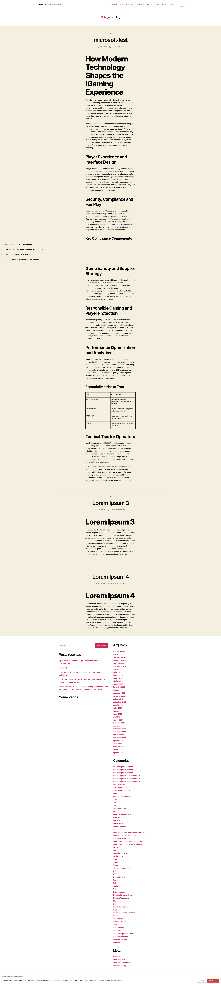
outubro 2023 (118, 735)
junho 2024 (117, 711)
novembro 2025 (119, 660)
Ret (114, 889)
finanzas (116, 817)
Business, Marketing (122, 796)
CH (114, 802)
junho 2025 (117, 675)
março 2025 (118, 684)
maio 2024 (117, 714)
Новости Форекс (120, 937)
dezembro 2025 (119, 657)
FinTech (116, 820)
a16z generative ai (121, 787)
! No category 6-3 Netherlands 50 (127, 782)
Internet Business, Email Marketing (128, 841)
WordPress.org (119, 966)
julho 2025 (117, 672)
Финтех (116, 943)
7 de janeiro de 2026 (118, 46)
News (115, 865)
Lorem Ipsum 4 (110, 577)
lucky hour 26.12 (120, 853)
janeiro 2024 (118, 726)
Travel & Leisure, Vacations (124, 913)
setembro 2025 (119, 666)
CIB (114, 805)
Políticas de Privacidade (144, 4)
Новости (117, 931)
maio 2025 (117, 678)
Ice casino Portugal (121, 838)
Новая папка (118, 928)
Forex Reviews (119, 826)
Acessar (116, 957)
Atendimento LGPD (116, 4)
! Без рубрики (119, 785)
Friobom (42, 4)
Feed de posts (119, 960)
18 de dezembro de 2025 (117, 510)
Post (115, 880)
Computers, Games (121, 808)
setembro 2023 (119, 738)
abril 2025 (117, 681)
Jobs (132, 4)
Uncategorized (119, 919)
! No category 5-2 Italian (123, 770)
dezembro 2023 (119, 729)
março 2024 (118, 720)
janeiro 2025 (118, 690)
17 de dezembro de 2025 (117, 583)
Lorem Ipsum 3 (110, 503)
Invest (115, 847)
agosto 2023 (118, 741)
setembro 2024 (119, 702)
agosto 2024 (118, 705)
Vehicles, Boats (119, 922)
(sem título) (63, 668)
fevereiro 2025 (119, 687)
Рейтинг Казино (120, 940)
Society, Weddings (121, 898)
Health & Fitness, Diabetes (124, 835)
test (114, 904)
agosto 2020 (118, 753)
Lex (114, 850)
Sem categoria (119, 892)
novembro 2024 (119, 696)
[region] (110, 979)
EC (114, 811)
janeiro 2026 (118, 654)
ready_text (117, 886)
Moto (115, 859)
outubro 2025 (118, 663)
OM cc (116, 874)
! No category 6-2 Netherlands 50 (127, 779)
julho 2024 (117, 708)
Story (115, 901)
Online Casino (119, 877)
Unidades (171, 4)
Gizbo (115, 829)
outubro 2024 (118, 699)
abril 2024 (117, 717)
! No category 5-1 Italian (123, 767)
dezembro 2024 (119, 693)
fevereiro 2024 (119, 723)
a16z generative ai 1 (121, 791)
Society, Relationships (122, 895)
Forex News (118, 823)
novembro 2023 (119, 732)
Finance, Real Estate (122, 814)
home (127, 4)
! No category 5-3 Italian (123, 773)
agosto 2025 (118, 669)
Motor (115, 862)
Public (115, 883)
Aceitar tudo (212, 980)
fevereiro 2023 (119, 747)
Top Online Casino (121, 907)
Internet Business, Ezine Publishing (128, 844)
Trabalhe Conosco (160, 4)
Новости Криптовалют (123, 934)
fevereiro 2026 (119, 651)
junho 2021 (117, 750)
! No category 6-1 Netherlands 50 (127, 776)
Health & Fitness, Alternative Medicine (129, 832)
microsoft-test (110, 40)
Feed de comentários (122, 963)
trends (116, 916)
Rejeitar (201, 980)
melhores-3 (118, 856)
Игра (115, 925)
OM (114, 871)
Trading (116, 910)
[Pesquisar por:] (76, 646)
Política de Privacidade (117, 980)
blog (110, 33)
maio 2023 (117, 744)
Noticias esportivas (121, 868)
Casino (116, 799)
